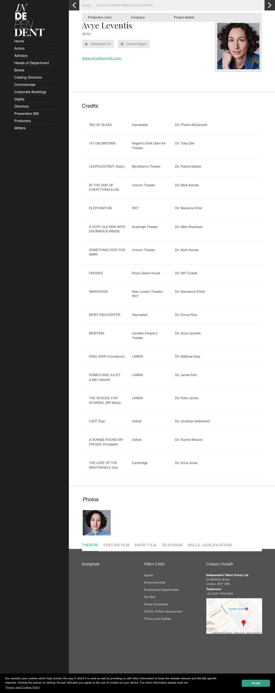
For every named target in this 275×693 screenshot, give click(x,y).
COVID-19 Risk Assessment (163, 611)
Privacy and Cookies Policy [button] (23, 687)
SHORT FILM (145, 545)
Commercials (24, 84)
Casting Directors (28, 77)
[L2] (97, 536)
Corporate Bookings (30, 91)
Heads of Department (31, 62)
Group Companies (156, 604)
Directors (21, 106)
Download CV (100, 43)
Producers (22, 120)
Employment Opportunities (161, 589)
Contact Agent (136, 43)
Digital (19, 98)
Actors (19, 48)
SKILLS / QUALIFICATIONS (210, 545)
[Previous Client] (74, 5)
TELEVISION (172, 545)
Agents (148, 575)
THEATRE (90, 545)
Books (19, 69)
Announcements (154, 582)
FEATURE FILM (116, 545)
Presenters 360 (26, 113)
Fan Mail (149, 597)
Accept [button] (256, 683)
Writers (20, 127)
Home (19, 40)
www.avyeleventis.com (101, 58)
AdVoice (21, 55)
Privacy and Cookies (157, 618)
